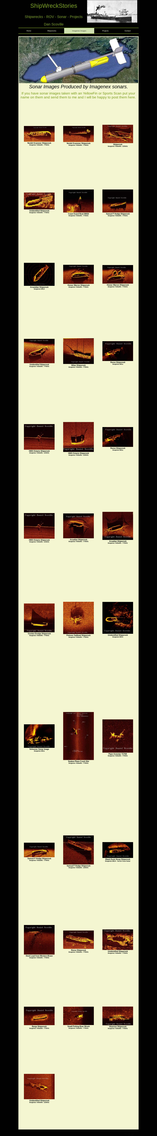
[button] (112, 11)
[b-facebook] (125, 1134)
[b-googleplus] (132, 1134)
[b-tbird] (128, 1134)
